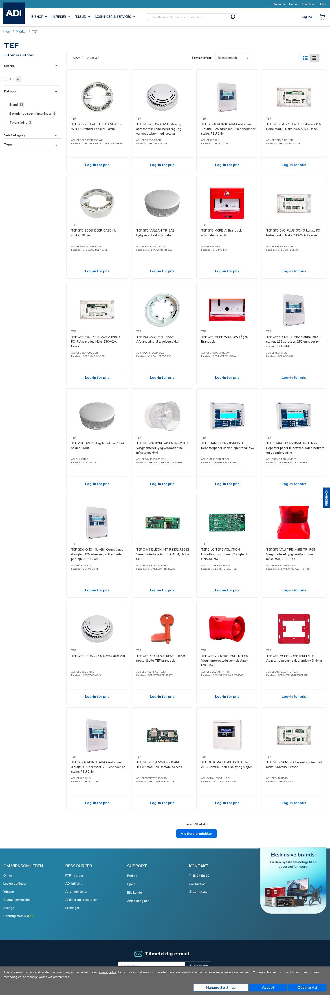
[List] (314, 58)
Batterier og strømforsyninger (32, 114)
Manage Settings (221, 987)
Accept (268, 987)
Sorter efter (201, 58)
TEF (14, 79)
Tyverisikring (20, 122)
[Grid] (305, 58)
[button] (326, 498)
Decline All (307, 987)
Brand (16, 105)
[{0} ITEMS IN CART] (323, 17)
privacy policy (107, 972)
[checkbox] (5, 79)
